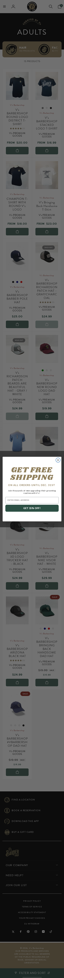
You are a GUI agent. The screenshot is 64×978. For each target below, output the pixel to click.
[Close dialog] (58, 460)
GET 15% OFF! (32, 508)
